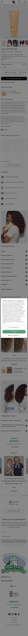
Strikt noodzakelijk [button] (14, 327)
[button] (14, 335)
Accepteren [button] (14, 331)
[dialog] (14, 318)
